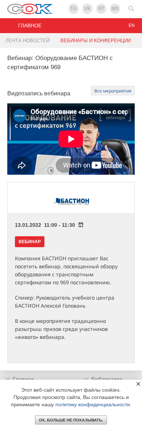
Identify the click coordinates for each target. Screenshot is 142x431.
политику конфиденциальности (92, 404)
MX (115, 8)
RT (101, 8)
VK (87, 8)
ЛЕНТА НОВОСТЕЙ (27, 40)
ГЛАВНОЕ (30, 25)
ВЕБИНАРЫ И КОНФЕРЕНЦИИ (95, 40)
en (132, 25)
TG (73, 8)
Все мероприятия (112, 91)
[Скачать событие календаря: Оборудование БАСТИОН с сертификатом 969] (79, 225)
